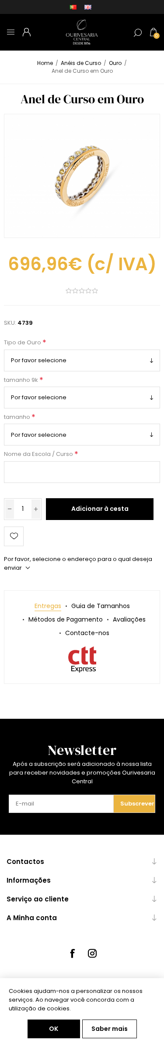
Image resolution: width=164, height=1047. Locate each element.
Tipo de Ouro (23, 343)
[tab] (48, 606)
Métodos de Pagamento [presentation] (65, 619)
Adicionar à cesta (100, 508)
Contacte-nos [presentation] (87, 633)
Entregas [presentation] (48, 606)
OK (53, 1028)
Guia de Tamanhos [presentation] (100, 606)
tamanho (17, 417)
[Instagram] (92, 953)
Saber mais (109, 1028)
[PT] (73, 7)
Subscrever (137, 803)
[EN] (88, 7)
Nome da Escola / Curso (39, 454)
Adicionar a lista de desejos (14, 536)
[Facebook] (72, 953)
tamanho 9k (21, 380)
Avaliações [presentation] (129, 619)
